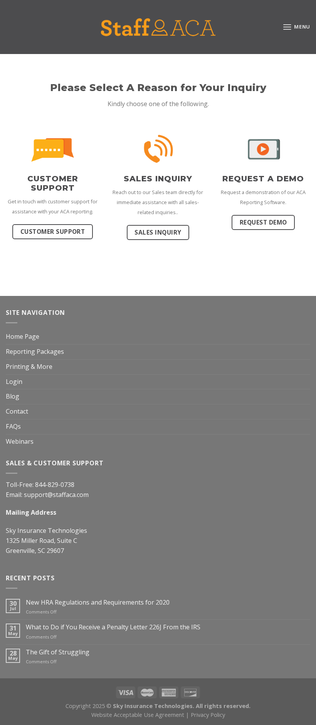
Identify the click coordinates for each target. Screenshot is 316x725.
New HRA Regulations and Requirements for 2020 (98, 602)
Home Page (22, 336)
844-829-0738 (54, 484)
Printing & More (29, 366)
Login (14, 381)
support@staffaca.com (56, 494)
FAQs (13, 426)
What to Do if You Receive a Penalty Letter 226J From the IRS (113, 627)
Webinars (20, 441)
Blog (12, 396)
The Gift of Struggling (57, 652)
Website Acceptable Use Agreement (137, 714)
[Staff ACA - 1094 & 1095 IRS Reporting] (158, 27)
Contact (17, 411)
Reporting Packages (35, 351)
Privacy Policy (208, 714)
